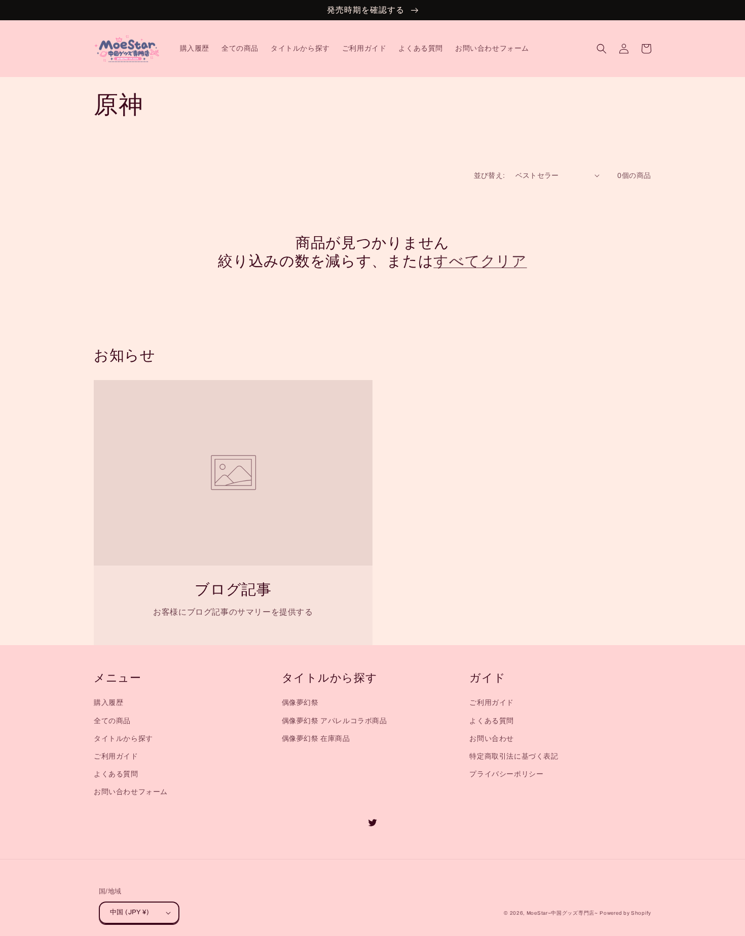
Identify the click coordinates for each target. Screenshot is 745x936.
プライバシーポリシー (506, 774)
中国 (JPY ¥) (129, 912)
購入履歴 (108, 702)
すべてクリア (480, 261)
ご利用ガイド (116, 756)
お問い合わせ (491, 738)
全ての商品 (112, 721)
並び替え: (489, 175)
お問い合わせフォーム (131, 792)
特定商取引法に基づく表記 (513, 756)
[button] (601, 49)
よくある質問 (116, 774)
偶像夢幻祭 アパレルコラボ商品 (334, 721)
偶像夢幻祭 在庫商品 (316, 738)
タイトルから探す (123, 738)
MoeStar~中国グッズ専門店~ (562, 913)
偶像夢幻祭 (300, 702)
